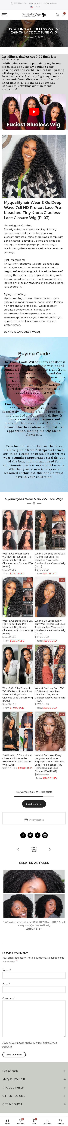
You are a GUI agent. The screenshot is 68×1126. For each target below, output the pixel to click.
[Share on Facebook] (23, 835)
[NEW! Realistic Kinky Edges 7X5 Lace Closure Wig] (50, 849)
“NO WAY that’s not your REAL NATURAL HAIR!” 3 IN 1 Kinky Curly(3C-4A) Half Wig (34, 924)
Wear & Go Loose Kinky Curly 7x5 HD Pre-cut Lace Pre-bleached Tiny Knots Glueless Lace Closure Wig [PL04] (50, 627)
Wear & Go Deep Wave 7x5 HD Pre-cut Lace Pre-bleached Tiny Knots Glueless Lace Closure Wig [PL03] (17, 627)
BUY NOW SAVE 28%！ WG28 (22, 332)
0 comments (36, 819)
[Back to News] (34, 849)
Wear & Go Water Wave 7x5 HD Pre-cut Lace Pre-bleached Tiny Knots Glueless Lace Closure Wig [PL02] (17, 560)
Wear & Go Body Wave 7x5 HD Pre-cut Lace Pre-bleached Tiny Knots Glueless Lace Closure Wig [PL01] (50, 560)
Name (6, 970)
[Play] (34, 112)
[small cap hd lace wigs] (18, 849)
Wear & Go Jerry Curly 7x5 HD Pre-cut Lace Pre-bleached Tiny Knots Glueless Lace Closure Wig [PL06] (50, 694)
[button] (34, 112)
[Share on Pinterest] (37, 835)
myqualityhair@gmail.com (44, 3)
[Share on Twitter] (30, 835)
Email (6, 984)
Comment (8, 998)
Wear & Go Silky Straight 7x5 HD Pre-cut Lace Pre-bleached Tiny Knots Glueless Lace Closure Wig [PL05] (17, 694)
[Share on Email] (45, 835)
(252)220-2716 (20, 3)
